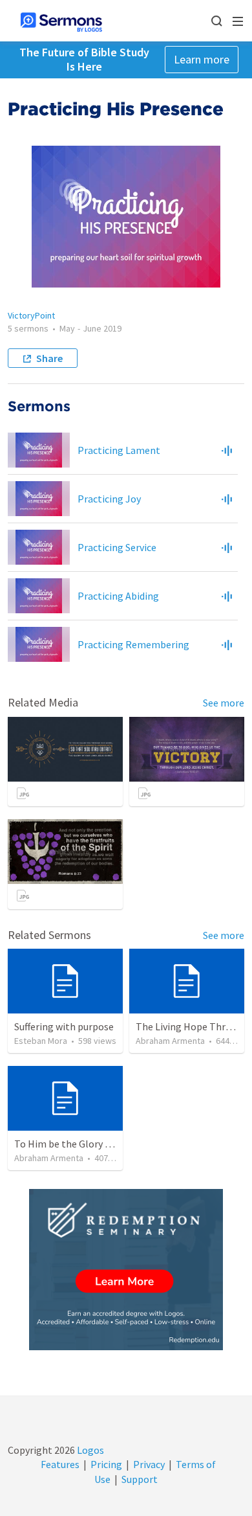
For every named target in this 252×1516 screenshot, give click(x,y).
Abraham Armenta (170, 1040)
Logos (89, 1449)
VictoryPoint (31, 315)
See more (223, 702)
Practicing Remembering (133, 644)
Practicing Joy (109, 498)
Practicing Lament (119, 450)
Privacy (149, 1464)
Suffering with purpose (64, 1026)
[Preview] (226, 450)
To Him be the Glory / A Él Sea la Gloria (99, 1143)
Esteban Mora (40, 1040)
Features (60, 1464)
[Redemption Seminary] (126, 1269)
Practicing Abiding (118, 595)
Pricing (106, 1464)
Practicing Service (117, 547)
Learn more (201, 59)
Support (139, 1479)
